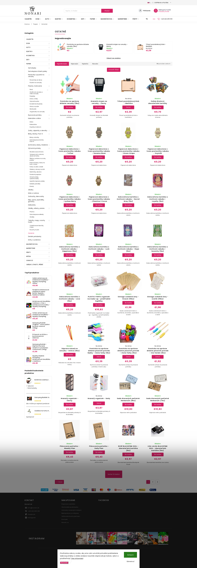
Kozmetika (30, 56)
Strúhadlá (33, 109)
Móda (28, 256)
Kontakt (65, 519)
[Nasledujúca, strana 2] (153, 482)
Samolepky (32, 68)
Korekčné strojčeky (36, 104)
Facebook (31, 514)
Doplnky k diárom (35, 127)
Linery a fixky (34, 99)
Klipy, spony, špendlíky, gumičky (36, 201)
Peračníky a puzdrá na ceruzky (36, 75)
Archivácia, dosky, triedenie (38, 145)
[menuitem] (29, 19)
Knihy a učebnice (34, 240)
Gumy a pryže (34, 106)
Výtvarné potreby (34, 148)
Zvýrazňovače (34, 101)
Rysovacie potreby (35, 115)
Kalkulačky (32, 205)
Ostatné (31, 233)
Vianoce (29, 260)
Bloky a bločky (34, 137)
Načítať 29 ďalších (114, 474)
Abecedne (95, 64)
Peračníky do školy (36, 80)
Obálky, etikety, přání (34, 265)
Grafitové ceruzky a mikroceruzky (36, 92)
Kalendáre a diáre (34, 118)
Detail (128, 107)
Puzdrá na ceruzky (36, 82)
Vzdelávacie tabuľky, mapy (37, 226)
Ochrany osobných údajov (71, 510)
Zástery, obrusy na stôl (37, 169)
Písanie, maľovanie (35, 86)
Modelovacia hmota (36, 152)
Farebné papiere (35, 174)
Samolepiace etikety (37, 214)
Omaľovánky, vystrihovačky (34, 177)
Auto (28, 47)
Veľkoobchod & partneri (71, 516)
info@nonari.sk (33, 508)
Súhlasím (130, 555)
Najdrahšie (85, 64)
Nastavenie (64, 562)
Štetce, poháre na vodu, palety (38, 159)
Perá (31, 89)
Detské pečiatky (35, 184)
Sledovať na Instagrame (159, 544)
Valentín (29, 39)
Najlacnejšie (74, 64)
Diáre (31, 122)
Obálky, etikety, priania (36, 208)
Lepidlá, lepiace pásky (37, 181)
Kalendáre (33, 124)
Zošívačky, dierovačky (36, 196)
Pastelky (32, 96)
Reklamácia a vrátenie (70, 513)
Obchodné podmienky (70, 507)
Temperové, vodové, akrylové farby (37, 155)
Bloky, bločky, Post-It (35, 134)
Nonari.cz (65, 522)
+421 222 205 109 (34, 511)
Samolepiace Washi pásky (37, 71)
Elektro (29, 51)
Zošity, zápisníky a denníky (37, 131)
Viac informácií (77, 558)
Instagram (32, 518)
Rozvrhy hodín (34, 230)
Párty (28, 252)
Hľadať (107, 11)
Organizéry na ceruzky (37, 111)
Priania (32, 212)
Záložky (30, 190)
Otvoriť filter (113, 70)
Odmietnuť (130, 561)
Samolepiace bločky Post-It (37, 140)
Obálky (32, 217)
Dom (28, 43)
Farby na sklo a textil (36, 167)
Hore (60, 482)
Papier (28, 64)
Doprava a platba (161, 3)
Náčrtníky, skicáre (35, 172)
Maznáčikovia (32, 244)
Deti (27, 60)
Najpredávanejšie (62, 64)
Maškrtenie (30, 248)
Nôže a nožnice (33, 193)
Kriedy (32, 186)
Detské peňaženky (34, 236)
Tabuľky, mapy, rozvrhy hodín (36, 221)
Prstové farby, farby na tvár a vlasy (37, 163)
